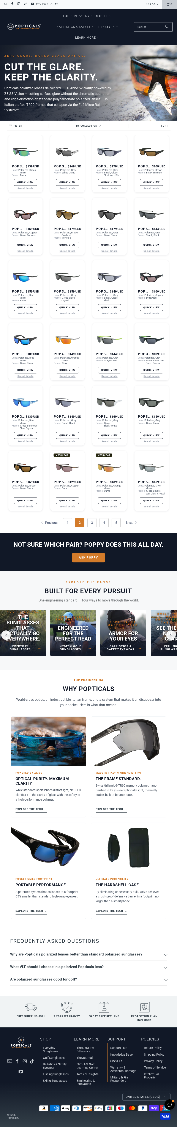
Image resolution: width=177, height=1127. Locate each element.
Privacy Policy (153, 1061)
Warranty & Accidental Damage (123, 1069)
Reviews (42, 4)
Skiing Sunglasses (55, 1080)
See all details (25, 188)
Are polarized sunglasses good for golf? (43, 979)
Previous (50, 523)
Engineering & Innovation (86, 1082)
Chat (54, 4)
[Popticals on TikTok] (25, 4)
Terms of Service (155, 1067)
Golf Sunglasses (54, 1057)
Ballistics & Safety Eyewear (55, 1065)
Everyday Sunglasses (50, 1049)
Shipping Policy (154, 1054)
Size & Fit (116, 1061)
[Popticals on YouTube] (32, 4)
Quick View (25, 182)
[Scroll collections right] (171, 635)
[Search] (167, 27)
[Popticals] (24, 27)
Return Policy (153, 1048)
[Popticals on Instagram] (19, 4)
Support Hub (118, 1048)
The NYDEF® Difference (85, 1049)
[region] (88, 635)
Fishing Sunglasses (56, 1074)
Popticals (12, 1117)
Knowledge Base (121, 1054)
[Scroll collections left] (6, 635)
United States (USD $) (143, 1097)
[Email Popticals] (5, 4)
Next (130, 523)
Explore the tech (31, 809)
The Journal (85, 1057)
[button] (72, 16)
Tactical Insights (87, 1074)
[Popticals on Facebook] (12, 4)
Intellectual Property (151, 1075)
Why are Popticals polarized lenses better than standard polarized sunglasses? (76, 954)
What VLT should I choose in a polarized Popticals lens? (57, 967)
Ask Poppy (88, 557)
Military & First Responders (120, 1079)
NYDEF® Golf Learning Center (87, 1065)
